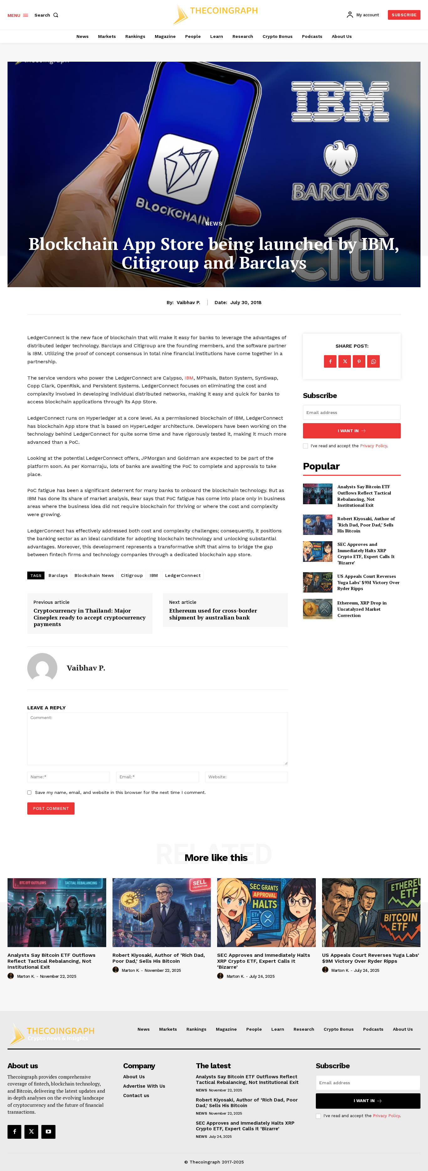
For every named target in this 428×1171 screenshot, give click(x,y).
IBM (189, 378)
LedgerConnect (183, 575)
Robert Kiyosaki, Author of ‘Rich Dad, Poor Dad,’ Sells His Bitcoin (366, 525)
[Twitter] (344, 361)
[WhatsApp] (373, 361)
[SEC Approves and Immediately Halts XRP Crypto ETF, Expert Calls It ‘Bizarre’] (317, 551)
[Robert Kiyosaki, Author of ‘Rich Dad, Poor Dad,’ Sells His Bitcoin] (317, 525)
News (214, 223)
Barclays (58, 575)
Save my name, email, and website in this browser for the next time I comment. (120, 792)
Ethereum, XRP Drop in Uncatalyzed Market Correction (362, 609)
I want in (348, 430)
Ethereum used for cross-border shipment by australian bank (213, 614)
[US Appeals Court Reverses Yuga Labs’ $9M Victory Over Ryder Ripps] (317, 582)
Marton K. (26, 976)
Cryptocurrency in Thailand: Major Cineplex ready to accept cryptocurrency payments (90, 617)
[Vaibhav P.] (42, 668)
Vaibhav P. (188, 302)
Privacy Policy (373, 445)
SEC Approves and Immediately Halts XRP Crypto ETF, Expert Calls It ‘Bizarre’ (366, 553)
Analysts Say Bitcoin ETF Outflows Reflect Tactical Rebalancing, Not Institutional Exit (364, 496)
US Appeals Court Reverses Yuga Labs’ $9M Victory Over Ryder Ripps (368, 582)
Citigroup (132, 575)
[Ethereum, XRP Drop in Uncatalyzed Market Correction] (317, 609)
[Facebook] (330, 361)
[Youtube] (48, 1132)
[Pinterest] (359, 361)
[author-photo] (12, 976)
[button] (47, 15)
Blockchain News (94, 575)
